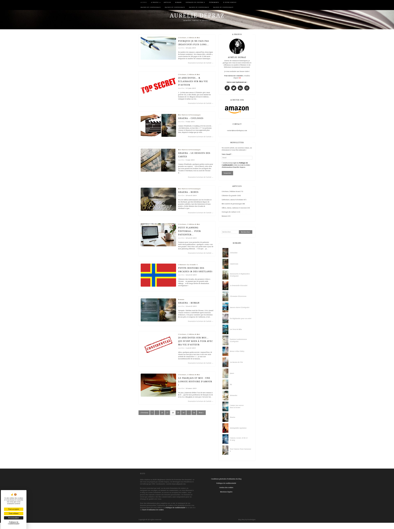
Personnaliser (13, 518)
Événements (214, 2)
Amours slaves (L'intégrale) (239, 307)
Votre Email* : (227, 154)
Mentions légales (226, 492)
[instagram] (246, 88)
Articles (167, 2)
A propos (155, 2)
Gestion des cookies (226, 487)
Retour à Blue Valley (237, 351)
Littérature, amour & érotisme (232, 199)
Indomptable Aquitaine (238, 428)
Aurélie (181, 48)
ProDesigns (251, 519)
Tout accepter (13, 509)
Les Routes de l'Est (236, 362)
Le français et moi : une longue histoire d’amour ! (195, 381)
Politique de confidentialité (175, 507)
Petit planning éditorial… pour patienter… (189, 231)
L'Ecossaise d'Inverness (238, 296)
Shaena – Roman (188, 303)
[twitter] (233, 88)
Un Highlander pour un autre (240, 318)
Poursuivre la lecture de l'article (200, 63)
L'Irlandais (233, 253)
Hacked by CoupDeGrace (151, 7)
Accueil (144, 2)
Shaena (232, 417)
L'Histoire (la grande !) (188, 264)
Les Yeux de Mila (236, 329)
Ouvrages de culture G (195, 2)
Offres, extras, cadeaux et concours (234, 208)
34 (194, 413)
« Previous (144, 413)
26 (162, 413)
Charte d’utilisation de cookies (153, 510)
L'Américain (234, 264)
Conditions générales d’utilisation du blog (226, 479)
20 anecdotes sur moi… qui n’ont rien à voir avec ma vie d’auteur (195, 341)
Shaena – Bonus (188, 192)
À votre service (229, 2)
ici (240, 78)
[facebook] (227, 88)
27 (167, 413)
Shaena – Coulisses (190, 118)
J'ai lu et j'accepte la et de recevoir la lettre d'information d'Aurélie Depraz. (236, 165)
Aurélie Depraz (197, 15)
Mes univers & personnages (189, 115)
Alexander (233, 395)
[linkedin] (240, 88)
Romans (178, 2)
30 (183, 413)
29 (178, 413)
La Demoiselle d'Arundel (238, 285)
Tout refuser (14, 513)
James (232, 373)
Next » (201, 413)
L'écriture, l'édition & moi (189, 37)
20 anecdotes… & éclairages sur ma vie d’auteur (193, 81)
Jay (231, 384)
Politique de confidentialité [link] (13, 523)
